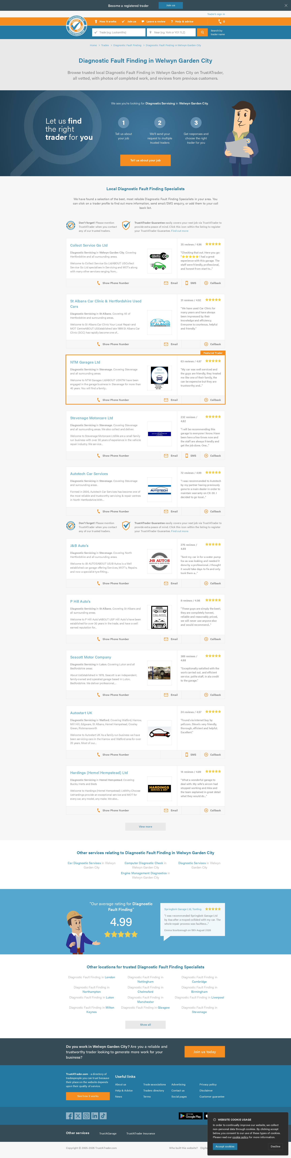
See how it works (88, 1096)
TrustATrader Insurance (140, 1133)
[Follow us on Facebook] (69, 1115)
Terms (147, 1096)
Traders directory (153, 1090)
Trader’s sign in (216, 14)
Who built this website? (183, 1148)
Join (170, 5)
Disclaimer (206, 1090)
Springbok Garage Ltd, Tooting (182, 908)
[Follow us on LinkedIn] (94, 1115)
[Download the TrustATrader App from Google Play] (191, 1115)
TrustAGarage (107, 1133)
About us (120, 1084)
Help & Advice (124, 1090)
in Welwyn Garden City (92, 865)
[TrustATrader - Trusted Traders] (76, 20)
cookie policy (240, 1137)
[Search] (202, 32)
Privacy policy (208, 1084)
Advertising (178, 1084)
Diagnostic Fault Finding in (91, 977)
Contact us (178, 1090)
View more (145, 826)
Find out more (179, 231)
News (118, 1096)
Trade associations (154, 1084)
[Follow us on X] (78, 1115)
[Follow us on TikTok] (103, 1115)
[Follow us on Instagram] (86, 1115)
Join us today (204, 1051)
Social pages (179, 1096)
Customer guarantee (212, 1096)
